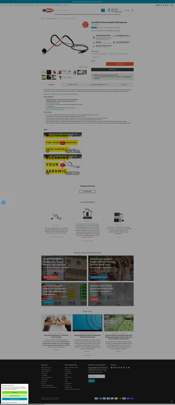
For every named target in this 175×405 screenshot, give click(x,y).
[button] (3, 202)
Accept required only (14, 395)
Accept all (15, 392)
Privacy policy (5, 402)
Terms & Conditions (13, 402)
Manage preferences (14, 399)
